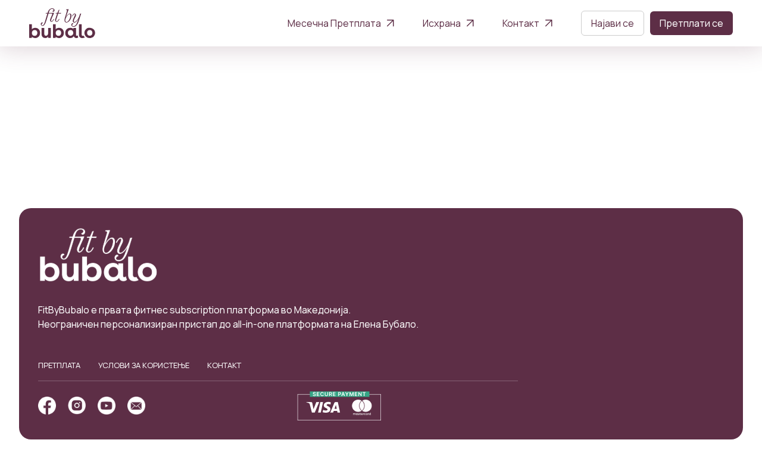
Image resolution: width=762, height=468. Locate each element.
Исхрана (442, 23)
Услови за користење (143, 365)
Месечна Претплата (334, 23)
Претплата (59, 365)
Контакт (520, 23)
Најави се (612, 23)
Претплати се (691, 23)
